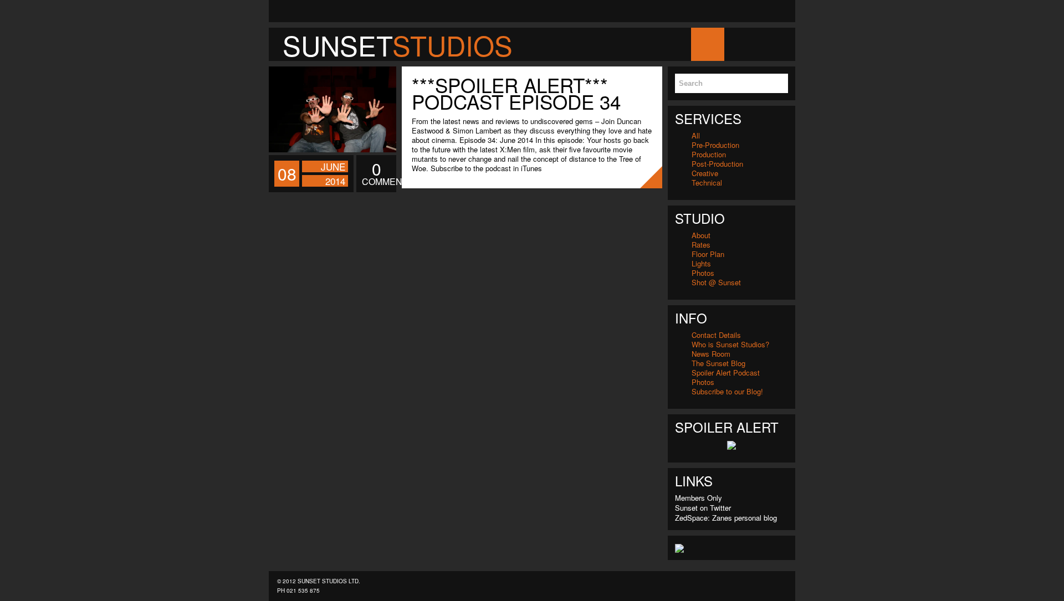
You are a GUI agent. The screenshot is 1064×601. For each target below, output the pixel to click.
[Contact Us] (280, 11)
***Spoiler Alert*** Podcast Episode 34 (516, 93)
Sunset (398, 44)
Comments (376, 174)
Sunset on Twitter (703, 507)
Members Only (698, 497)
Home (707, 44)
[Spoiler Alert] (731, 444)
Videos (815, 44)
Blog (741, 44)
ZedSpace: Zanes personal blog (726, 517)
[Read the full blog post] (332, 109)
